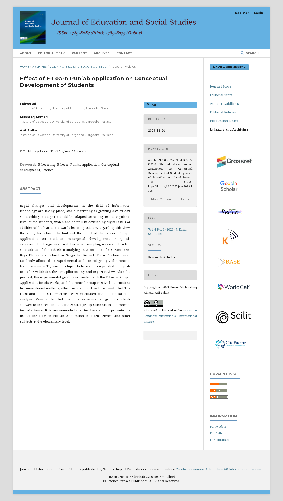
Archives (102, 53)
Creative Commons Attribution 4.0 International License (170, 315)
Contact (124, 53)
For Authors (218, 433)
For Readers (218, 426)
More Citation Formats (167, 199)
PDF (153, 105)
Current (79, 53)
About (25, 53)
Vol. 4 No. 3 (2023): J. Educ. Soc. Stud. (79, 66)
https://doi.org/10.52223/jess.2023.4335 (57, 151)
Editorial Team (51, 53)
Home (24, 66)
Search (252, 53)
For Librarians (220, 440)
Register (242, 13)
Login (258, 13)
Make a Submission (229, 67)
